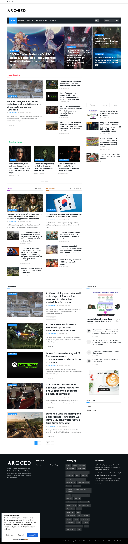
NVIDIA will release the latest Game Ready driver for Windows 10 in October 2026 (106, 61)
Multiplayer (76, 495)
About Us (65, 541)
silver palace (85, 519)
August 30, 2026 (23, 113)
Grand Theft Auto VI (83, 482)
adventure (82, 465)
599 (48, 443)
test (74, 526)
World (53, 20)
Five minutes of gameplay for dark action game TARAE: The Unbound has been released (44, 167)
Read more (13, 125)
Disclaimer (84, 541)
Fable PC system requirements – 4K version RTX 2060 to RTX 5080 (106, 41)
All (36, 188)
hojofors (68, 486)
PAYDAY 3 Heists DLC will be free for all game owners (105, 361)
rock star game (71, 516)
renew (78, 512)
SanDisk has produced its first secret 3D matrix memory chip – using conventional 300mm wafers (110, 142)
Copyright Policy (74, 541)
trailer (80, 526)
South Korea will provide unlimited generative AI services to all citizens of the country (64, 215)
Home (13, 20)
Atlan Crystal (81, 469)
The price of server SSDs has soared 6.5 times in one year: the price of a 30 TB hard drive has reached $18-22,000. (110, 127)
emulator (84, 475)
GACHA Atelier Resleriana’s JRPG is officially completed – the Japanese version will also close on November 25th (33, 60)
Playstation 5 (70, 509)
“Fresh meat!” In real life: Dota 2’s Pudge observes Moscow (110, 156)
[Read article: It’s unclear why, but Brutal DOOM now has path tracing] (52, 263)
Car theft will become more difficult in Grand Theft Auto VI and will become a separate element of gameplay (71, 111)
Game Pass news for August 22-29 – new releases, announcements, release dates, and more (70, 96)
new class (69, 498)
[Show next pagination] (52, 443)
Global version (70, 482)
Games (21, 20)
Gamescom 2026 (80, 479)
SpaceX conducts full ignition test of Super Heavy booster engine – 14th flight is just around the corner (71, 249)
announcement (70, 469)
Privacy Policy (107, 541)
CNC (79, 472)
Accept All (32, 535)
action (68, 465)
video (86, 526)
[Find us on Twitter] (10, 2)
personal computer (84, 505)
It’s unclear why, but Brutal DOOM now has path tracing (70, 262)
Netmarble (85, 495)
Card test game (71, 472)
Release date (70, 512)
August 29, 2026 (26, 69)
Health (30, 20)
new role (77, 498)
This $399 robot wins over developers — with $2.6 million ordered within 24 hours (70, 235)
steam (78, 522)
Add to (75, 465)
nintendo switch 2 (83, 502)
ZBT (79, 529)
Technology (41, 20)
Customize (9, 535)
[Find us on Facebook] (7, 2)
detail (77, 475)
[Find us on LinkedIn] (12, 2)
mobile (68, 495)
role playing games (83, 516)
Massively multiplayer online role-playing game (76, 490)
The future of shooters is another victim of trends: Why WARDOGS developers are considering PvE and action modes (31, 236)
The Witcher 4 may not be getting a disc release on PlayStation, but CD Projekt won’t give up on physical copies (19, 168)
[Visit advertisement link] (103, 382)
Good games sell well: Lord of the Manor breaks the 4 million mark (31, 270)
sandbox (68, 519)
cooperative (69, 475)
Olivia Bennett (15, 69)
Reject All (21, 535)
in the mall (77, 486)
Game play (69, 479)
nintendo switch (71, 502)
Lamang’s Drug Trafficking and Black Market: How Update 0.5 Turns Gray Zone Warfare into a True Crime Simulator (71, 126)
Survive (68, 526)
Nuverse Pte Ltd (71, 505)
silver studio (70, 522)
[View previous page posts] (42, 180)
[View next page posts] (46, 180)
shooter (76, 519)
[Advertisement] (104, 85)
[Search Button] (117, 20)
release (79, 509)
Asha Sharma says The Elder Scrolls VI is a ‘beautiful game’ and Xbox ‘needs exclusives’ (68, 167)
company (85, 472)
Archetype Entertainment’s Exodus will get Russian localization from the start (70, 83)
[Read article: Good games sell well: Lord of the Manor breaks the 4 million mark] (13, 271)
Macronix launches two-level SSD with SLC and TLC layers (109, 113)
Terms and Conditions (95, 541)
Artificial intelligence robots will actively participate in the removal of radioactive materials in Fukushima (24, 105)
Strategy (85, 522)
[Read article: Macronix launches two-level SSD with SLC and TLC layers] (103, 304)
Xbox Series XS (71, 529)
